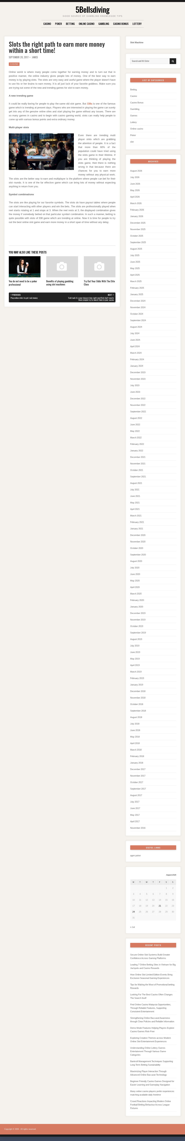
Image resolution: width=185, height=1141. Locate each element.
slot (132, 141)
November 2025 (137, 229)
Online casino (86, 24)
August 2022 (136, 418)
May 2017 (135, 815)
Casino (47, 24)
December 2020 (137, 535)
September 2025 (138, 242)
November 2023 (137, 379)
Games (133, 115)
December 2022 (137, 398)
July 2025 (134, 255)
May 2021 (135, 502)
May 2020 (135, 580)
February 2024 (137, 359)
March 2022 (135, 437)
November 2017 (137, 775)
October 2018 (136, 704)
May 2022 (135, 431)
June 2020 (135, 574)
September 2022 (138, 411)
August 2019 (136, 639)
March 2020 (135, 593)
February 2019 (137, 678)
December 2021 (137, 457)
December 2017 (137, 769)
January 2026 (136, 216)
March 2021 (135, 515)
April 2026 (135, 197)
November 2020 (137, 541)
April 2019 (135, 665)
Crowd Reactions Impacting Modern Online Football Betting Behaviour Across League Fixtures (150, 1104)
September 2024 (138, 320)
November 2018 (137, 697)
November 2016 (137, 828)
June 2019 (135, 652)
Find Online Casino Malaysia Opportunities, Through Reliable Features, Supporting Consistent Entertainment (150, 1008)
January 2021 (136, 528)
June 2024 (135, 340)
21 (160, 906)
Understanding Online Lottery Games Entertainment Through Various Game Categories (148, 1051)
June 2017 (135, 808)
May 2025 (135, 268)
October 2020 (136, 548)
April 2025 (135, 275)
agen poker (135, 855)
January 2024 (136, 366)
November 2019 (137, 619)
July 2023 (134, 385)
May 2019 (135, 658)
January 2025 (136, 294)
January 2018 (136, 762)
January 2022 (136, 450)
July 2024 (134, 333)
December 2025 (137, 223)
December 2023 (137, 372)
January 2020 (136, 606)
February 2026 (137, 210)
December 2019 (137, 613)
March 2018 (135, 749)
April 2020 (135, 587)
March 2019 (135, 671)
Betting (70, 24)
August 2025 (136, 249)
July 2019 (134, 645)
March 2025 (135, 281)
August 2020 (136, 561)
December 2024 (137, 301)
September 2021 (138, 476)
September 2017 (138, 788)
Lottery (137, 24)
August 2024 (136, 327)
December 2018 (137, 691)
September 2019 (138, 632)
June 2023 (135, 392)
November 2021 (137, 463)
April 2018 (135, 743)
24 (133, 911)
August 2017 (136, 795)
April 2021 (135, 509)
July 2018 (134, 723)
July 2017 (134, 802)
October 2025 (136, 236)
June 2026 (135, 184)
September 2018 (138, 710)
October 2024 (136, 314)
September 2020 (138, 554)
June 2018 (135, 730)
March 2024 (135, 353)
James (35, 57)
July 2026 (134, 177)
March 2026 (135, 203)
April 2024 (135, 346)
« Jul (132, 927)
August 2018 (136, 717)
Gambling (103, 24)
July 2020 (134, 567)
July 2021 (134, 489)
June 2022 (135, 424)
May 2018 (135, 736)
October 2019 (136, 626)
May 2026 (135, 190)
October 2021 (136, 470)
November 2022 (137, 405)
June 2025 (135, 262)
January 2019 (136, 684)
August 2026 (136, 171)
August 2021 (136, 483)
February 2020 (137, 600)
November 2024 (137, 307)
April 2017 (135, 821)
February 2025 (137, 288)
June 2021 (135, 496)
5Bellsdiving (92, 9)
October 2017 (136, 782)
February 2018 (137, 756)
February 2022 (137, 444)
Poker (58, 24)
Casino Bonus (120, 24)
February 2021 (137, 522)
